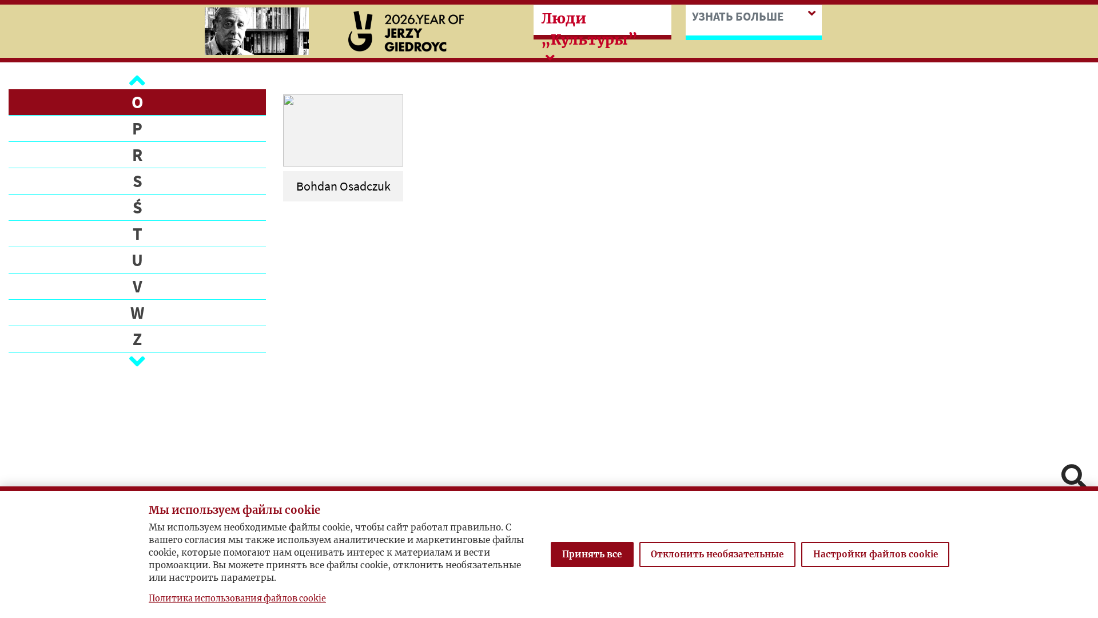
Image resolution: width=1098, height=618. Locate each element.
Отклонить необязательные (717, 554)
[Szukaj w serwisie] (1074, 478)
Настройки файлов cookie (875, 554)
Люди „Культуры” (589, 29)
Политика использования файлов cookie (237, 598)
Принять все (592, 554)
